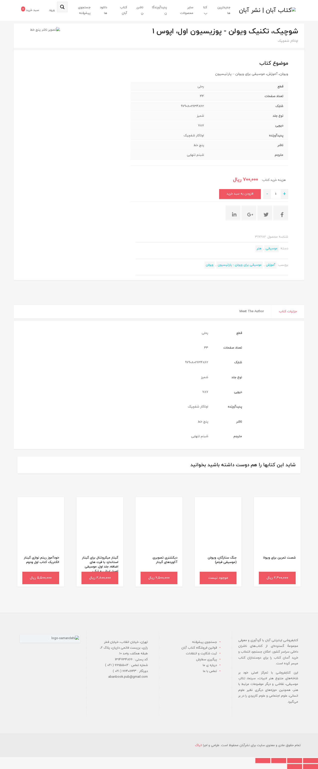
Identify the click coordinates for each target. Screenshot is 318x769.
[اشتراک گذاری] (278, 760)
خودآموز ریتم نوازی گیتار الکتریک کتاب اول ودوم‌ (41, 560)
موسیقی (272, 248)
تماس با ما (210, 671)
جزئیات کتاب (288, 311)
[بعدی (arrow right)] (294, 766)
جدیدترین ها (223, 10)
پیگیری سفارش (206, 659)
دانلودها (103, 10)
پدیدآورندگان (159, 10)
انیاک (198, 745)
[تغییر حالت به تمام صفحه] (294, 760)
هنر (259, 248)
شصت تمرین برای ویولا (279, 558)
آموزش (270, 265)
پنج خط (35, 30)
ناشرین (139, 10)
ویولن (209, 265)
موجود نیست (218, 577)
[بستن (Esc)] (262, 760)
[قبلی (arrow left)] (310, 766)
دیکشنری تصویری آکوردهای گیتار (165, 560)
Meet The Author (251, 311)
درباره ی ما (210, 665)
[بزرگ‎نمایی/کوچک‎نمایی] (310, 760)
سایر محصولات (186, 10)
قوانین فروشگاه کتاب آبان (199, 648)
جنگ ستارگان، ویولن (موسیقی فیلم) (222, 560)
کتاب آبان (123, 10)
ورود (52, 10)
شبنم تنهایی (195, 155)
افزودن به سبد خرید (240, 194)
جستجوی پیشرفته (84, 10)
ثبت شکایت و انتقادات (201, 653)
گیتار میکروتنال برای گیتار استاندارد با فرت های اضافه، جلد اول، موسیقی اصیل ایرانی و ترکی (100, 564)
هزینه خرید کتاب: (273, 180)
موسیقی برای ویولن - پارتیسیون (240, 265)
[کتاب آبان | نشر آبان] (267, 10)
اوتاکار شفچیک (288, 41)
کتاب (205, 10)
